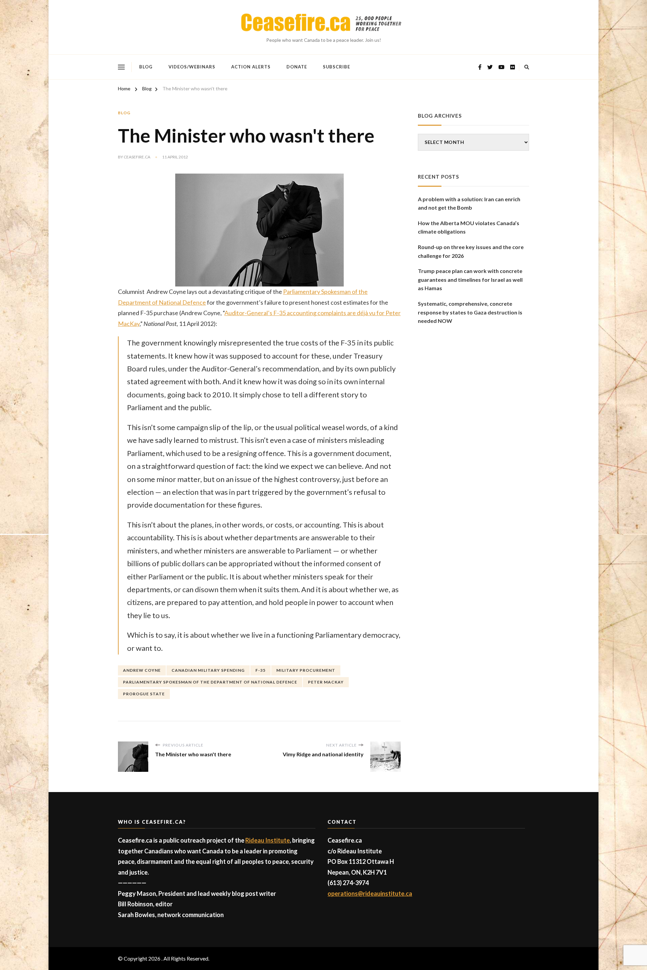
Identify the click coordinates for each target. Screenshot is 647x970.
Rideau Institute (267, 840)
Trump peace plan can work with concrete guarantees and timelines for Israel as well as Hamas (470, 279)
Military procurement (305, 670)
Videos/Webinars (191, 66)
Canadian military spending (208, 670)
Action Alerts (251, 66)
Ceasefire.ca (137, 156)
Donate (296, 66)
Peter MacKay (326, 682)
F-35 (260, 670)
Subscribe (336, 66)
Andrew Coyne (142, 670)
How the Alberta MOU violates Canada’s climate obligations (468, 227)
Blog (146, 66)
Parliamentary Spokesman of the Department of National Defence (210, 682)
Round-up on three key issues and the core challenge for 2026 (471, 251)
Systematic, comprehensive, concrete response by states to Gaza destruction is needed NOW (470, 312)
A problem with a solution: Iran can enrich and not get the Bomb (469, 203)
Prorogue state (144, 693)
